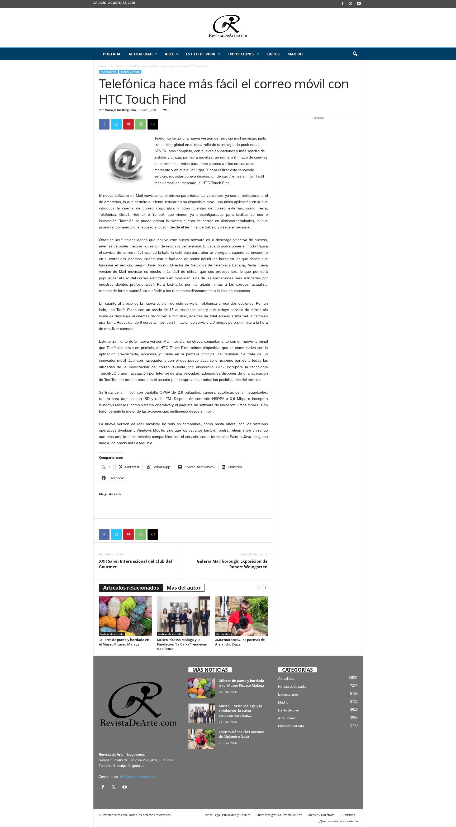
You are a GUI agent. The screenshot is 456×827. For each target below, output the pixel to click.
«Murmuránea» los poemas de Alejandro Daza (240, 642)
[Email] (153, 124)
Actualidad (141, 53)
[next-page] (265, 588)
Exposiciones (240, 53)
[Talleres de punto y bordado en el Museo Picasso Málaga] (125, 616)
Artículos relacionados (131, 587)
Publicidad (348, 815)
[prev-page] (259, 588)
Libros (273, 53)
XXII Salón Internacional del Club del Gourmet (135, 563)
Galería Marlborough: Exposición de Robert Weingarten (232, 563)
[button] (355, 54)
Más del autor (184, 587)
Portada (112, 53)
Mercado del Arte (291, 726)
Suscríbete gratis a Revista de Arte (279, 815)
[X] (351, 4)
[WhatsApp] (140, 124)
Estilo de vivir (200, 53)
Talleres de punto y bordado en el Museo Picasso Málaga (124, 642)
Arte (169, 53)
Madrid (295, 53)
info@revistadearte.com (138, 777)
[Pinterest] (128, 124)
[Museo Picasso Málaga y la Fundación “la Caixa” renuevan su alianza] (183, 616)
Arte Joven (286, 718)
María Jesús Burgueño (120, 110)
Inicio (102, 66)
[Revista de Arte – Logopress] (228, 27)
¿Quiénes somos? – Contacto (338, 821)
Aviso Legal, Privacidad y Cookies (227, 815)
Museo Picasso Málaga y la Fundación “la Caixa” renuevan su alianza (182, 644)
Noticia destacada (112, 634)
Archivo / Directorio (321, 815)
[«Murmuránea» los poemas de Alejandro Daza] (241, 616)
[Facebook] (342, 4)
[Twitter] (116, 124)
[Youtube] (359, 4)
